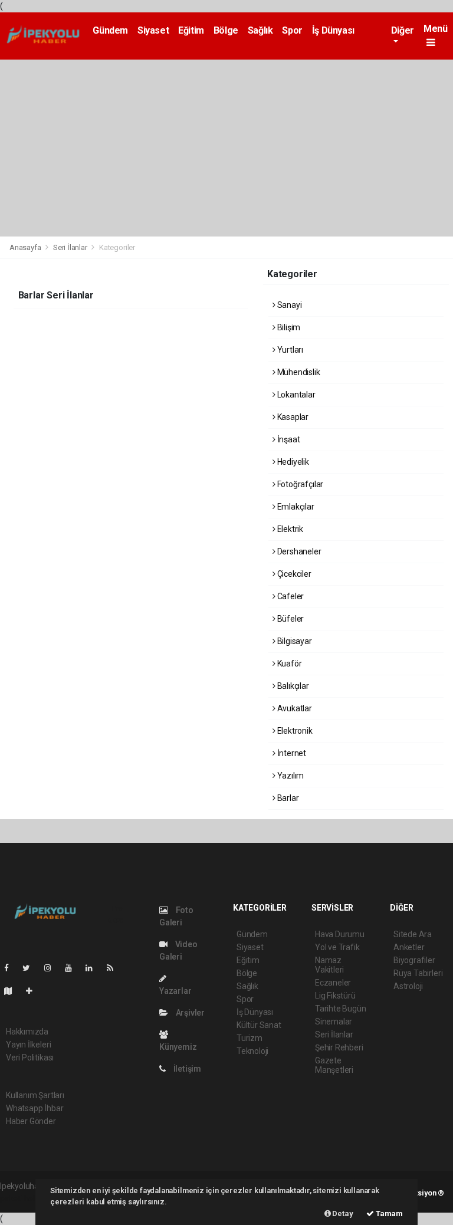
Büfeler (289, 618)
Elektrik (289, 529)
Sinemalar (333, 1021)
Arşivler (189, 1012)
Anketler (408, 947)
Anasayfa (25, 247)
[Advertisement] (226, 148)
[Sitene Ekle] (34, 991)
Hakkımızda (27, 1031)
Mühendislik (297, 372)
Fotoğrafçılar (299, 484)
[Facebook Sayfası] (11, 968)
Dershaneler (298, 551)
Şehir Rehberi (339, 1047)
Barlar (286, 798)
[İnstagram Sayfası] (52, 968)
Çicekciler (293, 574)
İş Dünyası (333, 30)
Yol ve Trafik (337, 947)
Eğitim (191, 30)
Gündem (110, 30)
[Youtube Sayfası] (73, 968)
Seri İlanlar (70, 247)
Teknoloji (252, 1051)
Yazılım (289, 775)
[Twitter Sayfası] (31, 968)
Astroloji (408, 986)
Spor (292, 30)
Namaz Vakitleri (329, 964)
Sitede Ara (412, 934)
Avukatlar (293, 708)
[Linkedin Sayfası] (94, 968)
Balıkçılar (292, 686)
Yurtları (289, 349)
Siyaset (153, 30)
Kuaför (288, 663)
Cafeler (289, 596)
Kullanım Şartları (35, 1095)
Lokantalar (295, 394)
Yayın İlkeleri (28, 1044)
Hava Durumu (340, 934)
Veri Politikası (30, 1057)
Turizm (249, 1038)
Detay (342, 1213)
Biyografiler (414, 960)
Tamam (388, 1213)
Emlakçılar (294, 506)
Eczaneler (333, 982)
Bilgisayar (293, 641)
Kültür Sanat (259, 1025)
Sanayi (288, 305)
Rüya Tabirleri (417, 973)
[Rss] (115, 968)
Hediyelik (292, 462)
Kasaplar (291, 417)
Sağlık (260, 30)
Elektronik (294, 730)
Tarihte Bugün (340, 1008)
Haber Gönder (31, 1121)
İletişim (186, 1068)
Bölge (226, 30)
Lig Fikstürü (335, 995)
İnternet (290, 753)
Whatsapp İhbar (34, 1108)
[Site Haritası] (13, 991)
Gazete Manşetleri (334, 1065)
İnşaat (287, 439)
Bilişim (287, 327)
